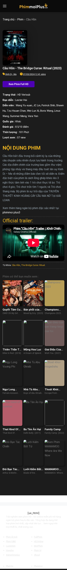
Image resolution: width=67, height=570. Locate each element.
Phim (20, 19)
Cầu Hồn (16, 265)
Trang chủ (8, 19)
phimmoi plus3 (11, 212)
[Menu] (5, 6)
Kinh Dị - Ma (10, 74)
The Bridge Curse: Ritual (33, 265)
